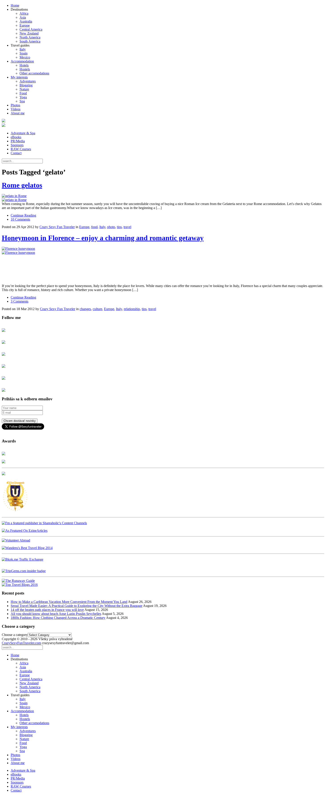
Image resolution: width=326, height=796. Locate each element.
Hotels (24, 65)
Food (23, 93)
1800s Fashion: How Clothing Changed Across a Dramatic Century (58, 618)
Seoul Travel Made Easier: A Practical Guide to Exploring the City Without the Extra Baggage (76, 606)
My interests (19, 77)
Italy (23, 49)
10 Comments (20, 219)
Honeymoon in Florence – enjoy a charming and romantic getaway (103, 238)
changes (85, 309)
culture (97, 309)
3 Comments (19, 301)
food (94, 227)
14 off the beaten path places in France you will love (47, 610)
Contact (16, 153)
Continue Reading (23, 215)
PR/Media (18, 141)
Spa (22, 101)
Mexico (25, 57)
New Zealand (29, 33)
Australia (26, 21)
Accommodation (22, 61)
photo (111, 227)
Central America (31, 29)
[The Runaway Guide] (18, 581)
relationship (132, 309)
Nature (24, 89)
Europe (25, 25)
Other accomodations (34, 73)
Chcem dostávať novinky (20, 420)
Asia (23, 17)
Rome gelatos (22, 185)
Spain (23, 53)
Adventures (28, 81)
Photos (15, 105)
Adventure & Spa (23, 133)
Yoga (23, 97)
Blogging (26, 85)
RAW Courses (21, 149)
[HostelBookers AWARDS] (3, 454)
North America (30, 37)
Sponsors (17, 145)
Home (15, 5)
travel (127, 227)
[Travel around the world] (22, 559)
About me (18, 113)
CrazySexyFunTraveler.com (21, 643)
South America (30, 41)
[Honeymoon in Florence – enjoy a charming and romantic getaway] (163, 265)
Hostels (25, 69)
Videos (15, 109)
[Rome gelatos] (163, 198)
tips (119, 227)
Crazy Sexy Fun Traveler (57, 227)
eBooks (16, 137)
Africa (24, 13)
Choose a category (15, 635)
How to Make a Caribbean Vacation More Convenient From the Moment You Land (69, 602)
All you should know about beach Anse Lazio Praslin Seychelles (56, 614)
